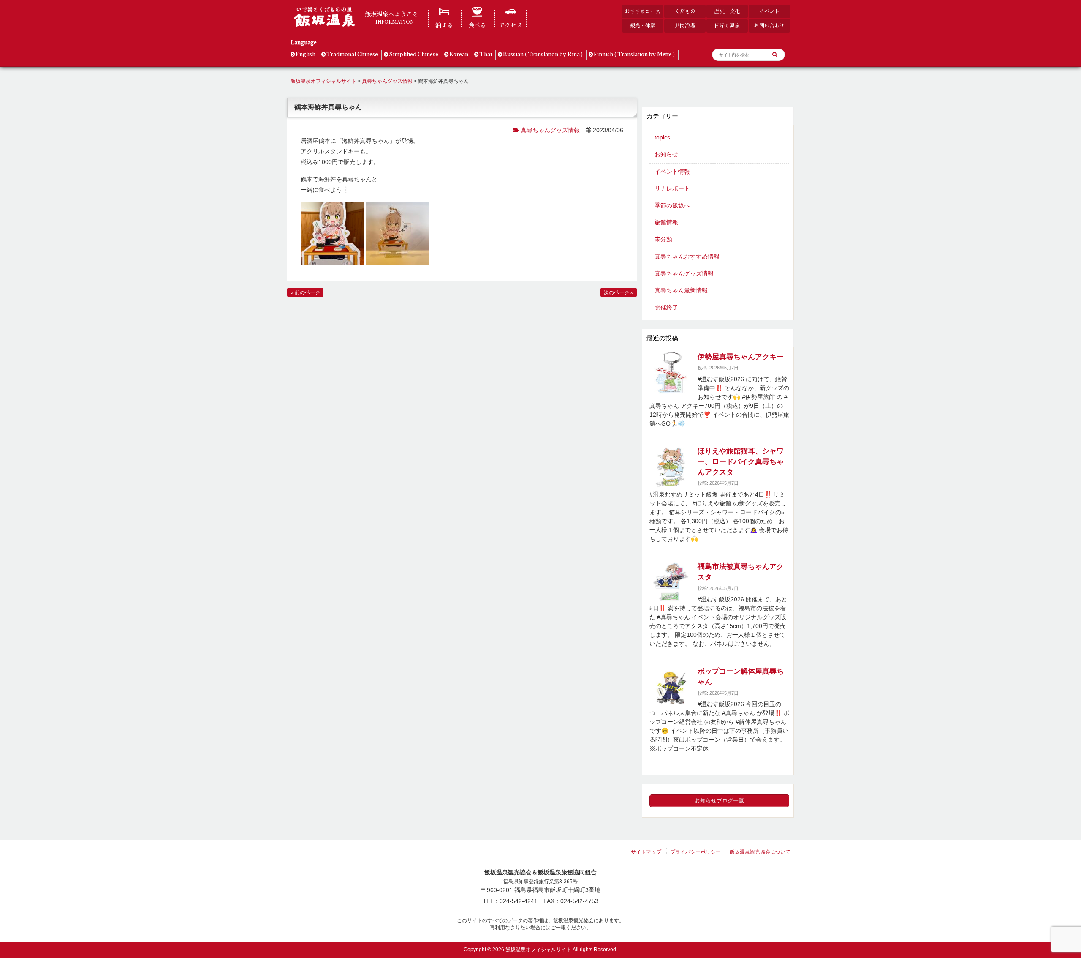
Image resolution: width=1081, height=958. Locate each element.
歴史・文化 (727, 11)
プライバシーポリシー (695, 852)
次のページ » (618, 292)
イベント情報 (672, 171)
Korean (458, 54)
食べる (477, 25)
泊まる (444, 25)
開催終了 (666, 307)
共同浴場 (685, 25)
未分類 (663, 239)
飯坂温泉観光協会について (760, 852)
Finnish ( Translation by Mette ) (634, 54)
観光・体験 (642, 25)
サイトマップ (646, 852)
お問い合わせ (769, 25)
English (305, 54)
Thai (485, 54)
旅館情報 (666, 222)
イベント (769, 11)
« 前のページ (305, 292)
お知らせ (666, 154)
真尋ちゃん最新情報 (681, 290)
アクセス (510, 25)
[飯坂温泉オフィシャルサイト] (324, 24)
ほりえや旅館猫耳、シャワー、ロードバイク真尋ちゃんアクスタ (741, 461)
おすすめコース (642, 11)
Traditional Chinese (352, 54)
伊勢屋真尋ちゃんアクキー (741, 357)
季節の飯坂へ (672, 205)
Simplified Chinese (413, 54)
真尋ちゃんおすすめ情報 (687, 256)
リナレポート (672, 188)
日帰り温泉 (727, 25)
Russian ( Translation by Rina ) (543, 54)
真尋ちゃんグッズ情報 (549, 130)
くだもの (685, 11)
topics (662, 137)
